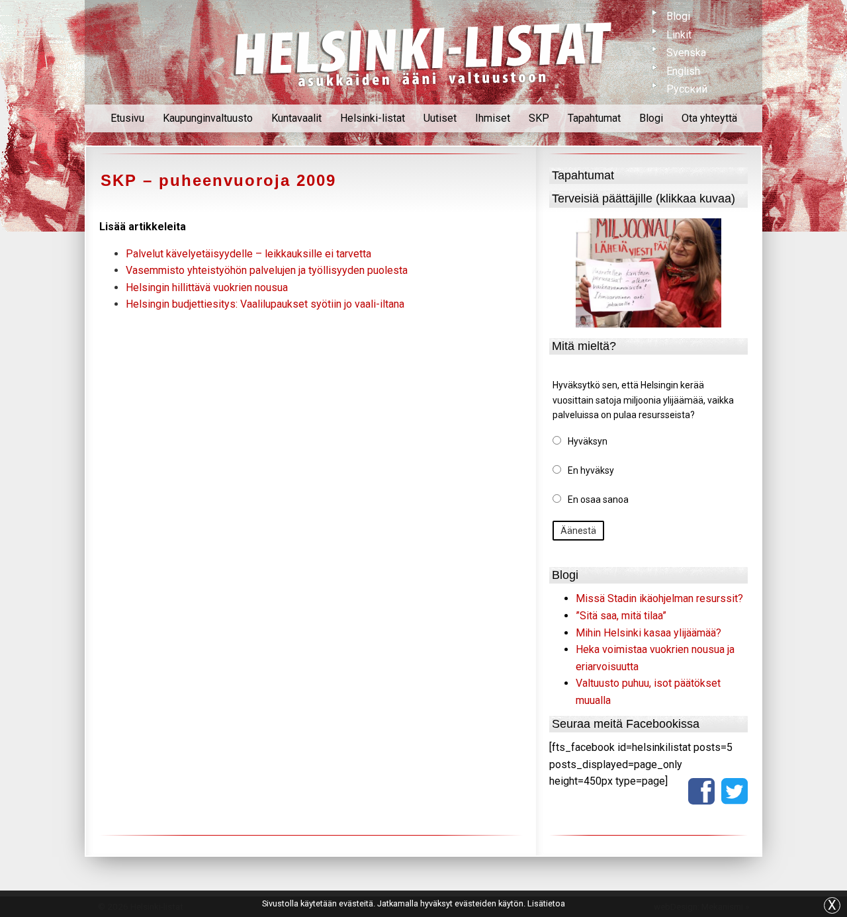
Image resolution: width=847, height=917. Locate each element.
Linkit (678, 34)
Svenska (686, 52)
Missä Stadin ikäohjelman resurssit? (659, 598)
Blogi (678, 16)
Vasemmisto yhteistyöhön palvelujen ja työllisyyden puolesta (267, 270)
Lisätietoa (546, 903)
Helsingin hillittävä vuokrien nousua (207, 287)
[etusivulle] (423, 52)
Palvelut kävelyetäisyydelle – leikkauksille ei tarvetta (248, 253)
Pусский (686, 89)
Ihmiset (492, 118)
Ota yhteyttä (709, 118)
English (683, 71)
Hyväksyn (587, 441)
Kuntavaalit (296, 118)
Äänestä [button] (578, 530)
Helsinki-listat (372, 118)
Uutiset (440, 118)
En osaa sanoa (598, 499)
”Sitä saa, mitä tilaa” (621, 615)
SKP (539, 118)
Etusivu (127, 118)
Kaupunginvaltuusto (208, 118)
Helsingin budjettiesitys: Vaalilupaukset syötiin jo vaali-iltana (265, 304)
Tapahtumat (594, 118)
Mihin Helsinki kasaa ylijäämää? (648, 633)
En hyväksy (591, 470)
